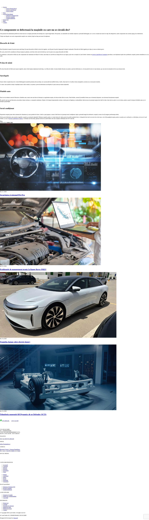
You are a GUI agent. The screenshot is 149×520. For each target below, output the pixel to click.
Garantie (5, 504)
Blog (4, 21)
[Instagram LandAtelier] (7, 459)
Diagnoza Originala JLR (12, 15)
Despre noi (5, 19)
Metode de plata (7, 507)
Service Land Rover (11, 10)
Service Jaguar (9, 11)
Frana (4, 472)
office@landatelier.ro (5, 444)
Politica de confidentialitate (9, 496)
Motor (4, 477)
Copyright (5, 497)
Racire (4, 478)
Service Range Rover (11, 8)
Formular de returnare (8, 506)
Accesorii (5, 465)
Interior (5, 474)
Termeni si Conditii (7, 495)
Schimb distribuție (10, 18)
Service (5, 7)
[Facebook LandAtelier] (2, 459)
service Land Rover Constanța (99, 54)
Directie (5, 467)
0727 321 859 (14, 420)
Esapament (5, 470)
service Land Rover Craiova (16, 118)
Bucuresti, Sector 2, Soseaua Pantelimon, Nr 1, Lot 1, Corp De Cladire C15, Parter (10, 450)
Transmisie (5, 481)
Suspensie (5, 480)
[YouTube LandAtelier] (12, 459)
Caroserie (5, 466)
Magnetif (15, 518)
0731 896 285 (5, 420)
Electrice (5, 469)
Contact (5, 22)
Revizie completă (10, 17)
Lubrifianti (5, 476)
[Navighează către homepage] (7, 4)
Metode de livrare (7, 508)
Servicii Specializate (8, 14)
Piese (4, 12)
